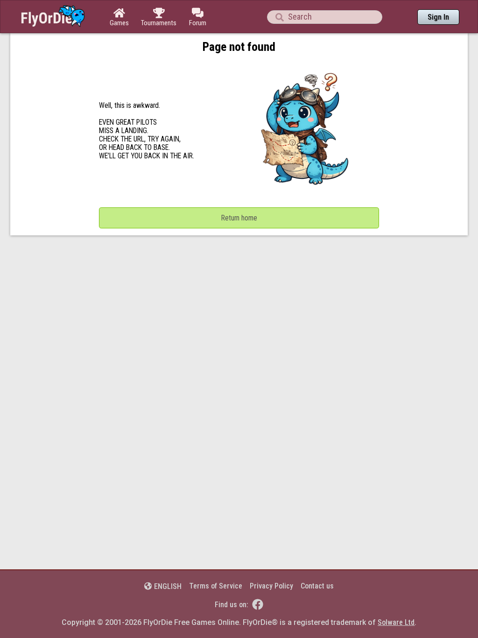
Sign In (438, 17)
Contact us (317, 585)
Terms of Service (215, 585)
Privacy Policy (271, 585)
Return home (239, 218)
